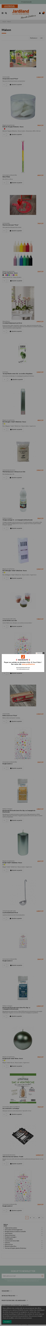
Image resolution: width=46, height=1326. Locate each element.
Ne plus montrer (39, 653)
